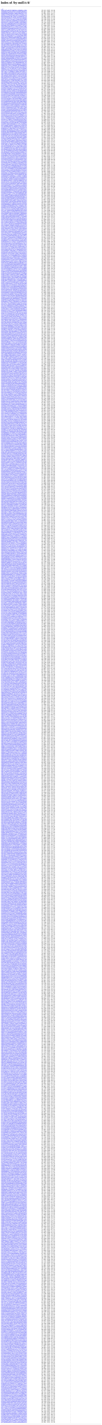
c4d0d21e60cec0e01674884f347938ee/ (14, 1170)
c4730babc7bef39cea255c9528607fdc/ (14, 610)
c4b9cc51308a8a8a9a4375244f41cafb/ (14, 1032)
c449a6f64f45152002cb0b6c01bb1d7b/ (14, 368)
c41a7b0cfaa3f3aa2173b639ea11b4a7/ (14, 140)
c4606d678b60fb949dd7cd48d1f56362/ (14, 494)
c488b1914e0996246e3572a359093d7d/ (14, 747)
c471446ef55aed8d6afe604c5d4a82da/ (14, 598)
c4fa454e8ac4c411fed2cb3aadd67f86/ (14, 1395)
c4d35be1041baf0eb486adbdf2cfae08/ (14, 1181)
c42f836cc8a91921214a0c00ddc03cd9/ (14, 238)
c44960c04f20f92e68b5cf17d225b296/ (14, 362)
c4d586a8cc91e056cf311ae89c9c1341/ (14, 1189)
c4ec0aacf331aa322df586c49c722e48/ (14, 1301)
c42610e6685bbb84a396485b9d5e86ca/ (14, 197)
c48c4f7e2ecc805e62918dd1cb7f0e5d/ (14, 770)
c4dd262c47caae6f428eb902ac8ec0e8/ (14, 1234)
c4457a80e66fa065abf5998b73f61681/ (14, 344)
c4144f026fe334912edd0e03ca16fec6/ (14, 106)
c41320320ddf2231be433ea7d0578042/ (14, 100)
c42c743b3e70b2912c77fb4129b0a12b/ (14, 222)
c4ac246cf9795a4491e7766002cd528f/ (14, 944)
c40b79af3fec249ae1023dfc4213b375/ (14, 67)
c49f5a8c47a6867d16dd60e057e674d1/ (14, 874)
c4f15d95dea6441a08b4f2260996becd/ (14, 1338)
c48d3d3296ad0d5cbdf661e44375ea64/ (14, 777)
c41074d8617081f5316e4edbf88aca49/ (14, 86)
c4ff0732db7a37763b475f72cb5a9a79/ (14, 1420)
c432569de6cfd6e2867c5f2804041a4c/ (14, 250)
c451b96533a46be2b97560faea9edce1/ (14, 410)
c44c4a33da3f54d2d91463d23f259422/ (14, 389)
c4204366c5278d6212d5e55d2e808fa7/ (14, 173)
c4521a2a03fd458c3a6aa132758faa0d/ (14, 419)
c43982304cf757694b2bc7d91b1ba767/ (14, 285)
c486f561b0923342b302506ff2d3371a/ (14, 735)
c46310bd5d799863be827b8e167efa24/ (14, 510)
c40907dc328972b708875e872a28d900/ (14, 52)
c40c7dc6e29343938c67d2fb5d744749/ (14, 74)
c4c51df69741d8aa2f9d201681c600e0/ (14, 1096)
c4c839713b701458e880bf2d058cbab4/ (14, 1122)
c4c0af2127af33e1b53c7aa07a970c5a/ (14, 1070)
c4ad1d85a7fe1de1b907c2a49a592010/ (14, 956)
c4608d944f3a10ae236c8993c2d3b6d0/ (14, 497)
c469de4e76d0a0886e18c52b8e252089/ (14, 550)
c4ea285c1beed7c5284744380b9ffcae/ (14, 1292)
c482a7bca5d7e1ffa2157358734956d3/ (14, 710)
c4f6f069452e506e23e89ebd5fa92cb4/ (14, 1377)
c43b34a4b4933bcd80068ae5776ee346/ (14, 298)
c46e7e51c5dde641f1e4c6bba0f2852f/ (14, 577)
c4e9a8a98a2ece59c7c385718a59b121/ (14, 1287)
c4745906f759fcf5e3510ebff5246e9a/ (14, 619)
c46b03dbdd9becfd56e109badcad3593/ (14, 559)
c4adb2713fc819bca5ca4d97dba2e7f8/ (14, 959)
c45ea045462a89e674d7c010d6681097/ (14, 480)
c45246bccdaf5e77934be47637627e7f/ (14, 420)
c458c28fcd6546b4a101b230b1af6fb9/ (14, 452)
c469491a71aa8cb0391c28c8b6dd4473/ (14, 546)
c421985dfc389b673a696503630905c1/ (14, 179)
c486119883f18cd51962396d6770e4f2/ (14, 731)
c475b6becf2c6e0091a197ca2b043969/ (14, 628)
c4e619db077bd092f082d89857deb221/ (14, 1275)
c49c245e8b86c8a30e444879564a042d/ (14, 850)
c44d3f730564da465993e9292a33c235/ (14, 398)
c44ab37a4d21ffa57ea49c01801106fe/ (14, 379)
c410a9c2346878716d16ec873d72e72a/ (14, 89)
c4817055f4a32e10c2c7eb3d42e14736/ (14, 698)
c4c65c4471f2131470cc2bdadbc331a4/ (14, 1107)
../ (2, 9)
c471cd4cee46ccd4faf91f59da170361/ (14, 605)
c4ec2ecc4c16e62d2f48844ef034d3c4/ (14, 1302)
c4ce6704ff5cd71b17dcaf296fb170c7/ (14, 1158)
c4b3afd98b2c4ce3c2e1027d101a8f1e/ (14, 1002)
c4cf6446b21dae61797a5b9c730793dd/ (14, 1162)
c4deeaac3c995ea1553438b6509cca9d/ (14, 1240)
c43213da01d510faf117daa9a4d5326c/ (14, 249)
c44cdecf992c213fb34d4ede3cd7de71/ (14, 391)
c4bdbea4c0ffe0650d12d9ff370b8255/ (14, 1059)
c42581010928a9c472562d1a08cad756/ (14, 192)
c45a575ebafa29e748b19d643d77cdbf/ (14, 458)
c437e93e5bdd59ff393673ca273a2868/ (14, 268)
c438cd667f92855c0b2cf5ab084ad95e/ (14, 280)
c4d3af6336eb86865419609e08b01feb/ (14, 1183)
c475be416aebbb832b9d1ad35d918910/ (14, 629)
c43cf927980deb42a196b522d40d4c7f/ (14, 306)
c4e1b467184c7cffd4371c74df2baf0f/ (14, 1252)
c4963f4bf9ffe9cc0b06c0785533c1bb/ (14, 811)
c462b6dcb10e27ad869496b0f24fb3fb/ (14, 508)
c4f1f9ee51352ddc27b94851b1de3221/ (14, 1344)
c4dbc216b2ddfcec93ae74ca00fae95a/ (14, 1222)
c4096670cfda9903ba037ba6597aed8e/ (14, 53)
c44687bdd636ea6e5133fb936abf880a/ (14, 347)
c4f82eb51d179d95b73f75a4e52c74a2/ (14, 1383)
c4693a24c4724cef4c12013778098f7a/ (14, 544)
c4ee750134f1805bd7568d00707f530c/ (14, 1317)
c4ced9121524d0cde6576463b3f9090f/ (14, 1161)
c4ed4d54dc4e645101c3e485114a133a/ (14, 1307)
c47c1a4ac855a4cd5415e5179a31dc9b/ (14, 668)
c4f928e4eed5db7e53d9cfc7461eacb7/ (14, 1387)
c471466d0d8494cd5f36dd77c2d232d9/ (14, 599)
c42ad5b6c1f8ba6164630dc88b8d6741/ (14, 214)
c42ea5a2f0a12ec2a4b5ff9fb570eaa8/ (14, 234)
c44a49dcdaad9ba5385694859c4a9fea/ (14, 376)
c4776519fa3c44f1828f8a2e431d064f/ (14, 640)
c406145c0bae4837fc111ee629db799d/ (14, 35)
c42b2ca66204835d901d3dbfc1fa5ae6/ (14, 216)
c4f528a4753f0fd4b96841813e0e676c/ (14, 1366)
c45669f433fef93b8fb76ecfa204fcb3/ (14, 440)
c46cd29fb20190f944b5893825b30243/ (14, 570)
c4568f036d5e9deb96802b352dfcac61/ (14, 441)
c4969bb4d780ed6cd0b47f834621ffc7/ (14, 813)
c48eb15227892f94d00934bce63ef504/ (14, 783)
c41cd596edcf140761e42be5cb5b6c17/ (14, 152)
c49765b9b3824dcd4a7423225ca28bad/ (14, 820)
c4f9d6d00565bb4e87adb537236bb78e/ (14, 1392)
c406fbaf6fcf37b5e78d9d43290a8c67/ (14, 41)
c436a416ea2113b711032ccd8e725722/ (14, 261)
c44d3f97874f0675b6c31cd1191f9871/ (14, 400)
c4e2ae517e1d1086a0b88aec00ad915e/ (14, 1253)
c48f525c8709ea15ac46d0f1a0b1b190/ (14, 792)
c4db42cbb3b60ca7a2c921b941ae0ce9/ (14, 1217)
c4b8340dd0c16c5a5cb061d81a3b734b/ (14, 1028)
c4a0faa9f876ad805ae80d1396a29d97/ (14, 883)
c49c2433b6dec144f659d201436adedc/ (14, 849)
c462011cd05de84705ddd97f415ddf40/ (14, 504)
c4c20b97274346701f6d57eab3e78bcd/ (14, 1081)
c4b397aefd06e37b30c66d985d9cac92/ (14, 1001)
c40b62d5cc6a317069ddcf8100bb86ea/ (14, 65)
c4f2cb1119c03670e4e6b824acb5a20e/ (14, 1355)
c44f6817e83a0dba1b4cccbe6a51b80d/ (14, 405)
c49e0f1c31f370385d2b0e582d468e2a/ (14, 864)
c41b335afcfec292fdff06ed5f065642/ (14, 143)
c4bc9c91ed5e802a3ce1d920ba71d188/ (14, 1049)
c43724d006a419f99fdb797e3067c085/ (14, 265)
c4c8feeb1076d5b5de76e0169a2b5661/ (14, 1125)
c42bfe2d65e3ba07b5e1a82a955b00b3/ (14, 219)
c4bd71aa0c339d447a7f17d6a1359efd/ (14, 1056)
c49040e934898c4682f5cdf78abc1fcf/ (14, 796)
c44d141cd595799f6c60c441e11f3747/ (14, 397)
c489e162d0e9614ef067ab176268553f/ (14, 755)
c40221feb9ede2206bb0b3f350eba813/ (14, 20)
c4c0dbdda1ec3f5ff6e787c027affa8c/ (14, 1073)
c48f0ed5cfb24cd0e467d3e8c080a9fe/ (14, 788)
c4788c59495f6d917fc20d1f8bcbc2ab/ (14, 649)
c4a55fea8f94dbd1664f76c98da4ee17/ (14, 919)
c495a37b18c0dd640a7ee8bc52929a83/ (14, 807)
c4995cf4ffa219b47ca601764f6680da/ (14, 837)
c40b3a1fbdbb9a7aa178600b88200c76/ (14, 62)
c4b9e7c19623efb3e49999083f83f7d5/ (14, 1034)
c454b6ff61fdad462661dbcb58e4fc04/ (14, 431)
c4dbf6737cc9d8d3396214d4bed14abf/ (14, 1226)
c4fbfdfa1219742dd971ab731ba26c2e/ (14, 1405)
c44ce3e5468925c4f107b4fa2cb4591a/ (14, 392)
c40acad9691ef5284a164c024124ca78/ (14, 61)
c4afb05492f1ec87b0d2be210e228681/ (14, 965)
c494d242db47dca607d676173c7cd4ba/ (14, 805)
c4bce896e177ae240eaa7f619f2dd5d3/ (14, 1050)
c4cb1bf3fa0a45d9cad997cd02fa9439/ (14, 1144)
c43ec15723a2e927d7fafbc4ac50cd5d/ (14, 313)
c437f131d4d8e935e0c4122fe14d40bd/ (14, 270)
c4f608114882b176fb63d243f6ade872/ (14, 1371)
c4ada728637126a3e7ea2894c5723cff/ (14, 958)
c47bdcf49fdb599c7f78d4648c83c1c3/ (14, 667)
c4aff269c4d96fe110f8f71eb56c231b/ (14, 970)
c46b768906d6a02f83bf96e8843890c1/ (14, 564)
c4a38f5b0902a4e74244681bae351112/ (14, 908)
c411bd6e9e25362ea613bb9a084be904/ (14, 92)
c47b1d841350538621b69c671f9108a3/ (14, 659)
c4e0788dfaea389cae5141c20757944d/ (14, 1244)
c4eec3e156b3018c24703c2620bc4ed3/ (14, 1320)
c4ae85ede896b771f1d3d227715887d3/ (14, 961)
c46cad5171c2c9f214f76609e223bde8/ (14, 568)
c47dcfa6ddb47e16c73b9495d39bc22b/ (14, 677)
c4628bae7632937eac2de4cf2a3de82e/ (14, 507)
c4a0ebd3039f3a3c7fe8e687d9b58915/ (14, 882)
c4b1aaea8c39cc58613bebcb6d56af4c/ (14, 989)
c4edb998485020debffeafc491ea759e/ (14, 1311)
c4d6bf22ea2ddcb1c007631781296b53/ (14, 1195)
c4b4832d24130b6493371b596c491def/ (14, 1008)
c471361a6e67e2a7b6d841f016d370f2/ (14, 596)
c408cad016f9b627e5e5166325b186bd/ (14, 49)
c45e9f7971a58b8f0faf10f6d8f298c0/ (14, 479)
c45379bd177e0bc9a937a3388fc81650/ (14, 425)
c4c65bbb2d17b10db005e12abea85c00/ (14, 1105)
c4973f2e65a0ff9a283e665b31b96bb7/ (14, 814)
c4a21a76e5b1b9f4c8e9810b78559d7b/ (14, 895)
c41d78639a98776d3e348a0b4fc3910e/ (14, 153)
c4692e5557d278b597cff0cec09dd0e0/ (14, 543)
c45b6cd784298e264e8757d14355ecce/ (14, 465)
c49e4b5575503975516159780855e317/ (14, 868)
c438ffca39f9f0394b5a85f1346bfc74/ (14, 282)
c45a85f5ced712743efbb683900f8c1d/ (14, 461)
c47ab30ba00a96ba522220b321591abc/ (14, 655)
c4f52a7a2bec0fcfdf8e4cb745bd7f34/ (14, 1368)
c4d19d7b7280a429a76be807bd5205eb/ (14, 1173)
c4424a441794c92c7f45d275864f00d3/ (14, 323)
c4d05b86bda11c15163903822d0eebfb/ (14, 1165)
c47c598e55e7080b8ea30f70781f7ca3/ (14, 671)
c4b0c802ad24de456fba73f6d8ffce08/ (14, 980)
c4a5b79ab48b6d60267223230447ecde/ (14, 920)
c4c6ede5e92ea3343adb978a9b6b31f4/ (14, 1111)
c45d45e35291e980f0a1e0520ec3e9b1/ (14, 473)
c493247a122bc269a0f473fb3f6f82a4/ (14, 801)
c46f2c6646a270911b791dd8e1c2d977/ (14, 579)
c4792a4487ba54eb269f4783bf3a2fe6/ (14, 650)
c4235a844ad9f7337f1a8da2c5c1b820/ (14, 185)
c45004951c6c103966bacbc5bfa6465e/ (14, 407)
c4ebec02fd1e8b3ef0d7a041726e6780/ (14, 1299)
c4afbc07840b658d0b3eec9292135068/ (14, 967)
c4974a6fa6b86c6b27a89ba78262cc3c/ (14, 817)
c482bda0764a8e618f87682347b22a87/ (14, 711)
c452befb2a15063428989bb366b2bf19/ (14, 422)
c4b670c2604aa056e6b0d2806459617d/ (14, 1017)
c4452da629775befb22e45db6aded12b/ (14, 340)
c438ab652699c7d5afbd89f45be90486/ (14, 277)
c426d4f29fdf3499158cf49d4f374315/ (14, 207)
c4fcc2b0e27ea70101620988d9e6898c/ (14, 1408)
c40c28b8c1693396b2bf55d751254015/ (14, 73)
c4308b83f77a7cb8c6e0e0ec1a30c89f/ (14, 240)
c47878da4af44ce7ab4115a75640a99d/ (14, 647)
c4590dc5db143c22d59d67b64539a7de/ (14, 453)
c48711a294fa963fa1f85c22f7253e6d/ (14, 737)
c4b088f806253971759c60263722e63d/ (14, 977)
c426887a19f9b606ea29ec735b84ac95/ (14, 206)
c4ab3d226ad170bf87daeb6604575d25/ (14, 935)
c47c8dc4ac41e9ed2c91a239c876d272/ (14, 673)
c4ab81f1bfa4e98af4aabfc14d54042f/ (14, 940)
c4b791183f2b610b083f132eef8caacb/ (14, 1025)
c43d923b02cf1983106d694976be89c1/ (14, 308)
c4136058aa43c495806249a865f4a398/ (14, 103)
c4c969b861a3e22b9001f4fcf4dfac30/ (14, 1132)
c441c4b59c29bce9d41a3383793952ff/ (14, 320)
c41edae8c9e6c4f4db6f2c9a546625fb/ (14, 162)
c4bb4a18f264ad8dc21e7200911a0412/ (14, 1044)
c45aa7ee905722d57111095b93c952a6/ (14, 462)
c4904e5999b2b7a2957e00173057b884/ (14, 798)
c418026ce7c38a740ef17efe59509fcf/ (14, 128)
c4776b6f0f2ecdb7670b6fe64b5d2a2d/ (14, 641)
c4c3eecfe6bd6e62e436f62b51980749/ (14, 1087)
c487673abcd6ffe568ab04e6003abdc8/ (14, 740)
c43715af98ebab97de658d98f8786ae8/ (14, 264)
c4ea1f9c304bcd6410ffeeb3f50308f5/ (14, 1289)
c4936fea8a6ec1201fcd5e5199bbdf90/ (14, 802)
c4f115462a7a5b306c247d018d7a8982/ (14, 1335)
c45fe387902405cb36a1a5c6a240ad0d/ (14, 488)
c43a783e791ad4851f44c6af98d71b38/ (14, 294)
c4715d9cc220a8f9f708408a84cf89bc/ (14, 602)
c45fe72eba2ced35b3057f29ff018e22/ (14, 489)
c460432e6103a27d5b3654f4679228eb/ (14, 491)
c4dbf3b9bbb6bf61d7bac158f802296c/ (14, 1225)
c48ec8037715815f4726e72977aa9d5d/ (14, 785)
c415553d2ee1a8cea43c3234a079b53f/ (14, 113)
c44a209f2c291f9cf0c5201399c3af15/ (14, 374)
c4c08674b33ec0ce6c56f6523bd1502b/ (14, 1068)
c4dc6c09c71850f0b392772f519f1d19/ (14, 1229)
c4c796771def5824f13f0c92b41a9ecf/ (14, 1119)
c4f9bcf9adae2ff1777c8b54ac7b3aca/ (14, 1390)
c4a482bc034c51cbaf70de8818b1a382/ (14, 913)
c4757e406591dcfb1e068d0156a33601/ (14, 625)
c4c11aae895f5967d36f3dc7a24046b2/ (14, 1076)
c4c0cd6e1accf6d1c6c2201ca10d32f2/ (14, 1071)
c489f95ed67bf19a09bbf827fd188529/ (14, 758)
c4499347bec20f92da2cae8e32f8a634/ (14, 364)
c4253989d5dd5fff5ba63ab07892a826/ (14, 191)
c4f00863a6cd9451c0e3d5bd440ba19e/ (14, 1326)
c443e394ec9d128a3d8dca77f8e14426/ (14, 331)
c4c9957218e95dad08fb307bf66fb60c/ (14, 1135)
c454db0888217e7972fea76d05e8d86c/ (14, 434)
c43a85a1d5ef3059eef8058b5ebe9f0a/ (14, 295)
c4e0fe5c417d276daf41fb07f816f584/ (14, 1247)
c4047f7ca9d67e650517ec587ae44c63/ (14, 29)
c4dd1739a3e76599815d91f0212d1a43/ (14, 1232)
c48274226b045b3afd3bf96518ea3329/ (14, 705)
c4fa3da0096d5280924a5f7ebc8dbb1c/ (14, 1393)
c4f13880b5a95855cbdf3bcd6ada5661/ (14, 1337)
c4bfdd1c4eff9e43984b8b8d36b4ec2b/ (14, 1065)
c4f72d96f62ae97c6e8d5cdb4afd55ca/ (14, 1378)
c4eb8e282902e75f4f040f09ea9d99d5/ (14, 1296)
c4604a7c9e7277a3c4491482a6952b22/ (14, 492)
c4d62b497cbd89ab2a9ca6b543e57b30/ (14, 1192)
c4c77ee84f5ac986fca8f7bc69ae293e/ (14, 1116)
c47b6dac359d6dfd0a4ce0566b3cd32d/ (14, 664)
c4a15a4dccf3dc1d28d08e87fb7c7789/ (14, 887)
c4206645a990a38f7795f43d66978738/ (14, 174)
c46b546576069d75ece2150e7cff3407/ (14, 561)
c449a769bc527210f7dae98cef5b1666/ (14, 370)
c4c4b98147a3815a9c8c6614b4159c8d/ (14, 1092)
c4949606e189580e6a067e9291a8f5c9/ (14, 804)
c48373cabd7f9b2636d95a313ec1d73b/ (14, 716)
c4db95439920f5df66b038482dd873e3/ (14, 1220)
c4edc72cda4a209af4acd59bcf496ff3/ (14, 1313)
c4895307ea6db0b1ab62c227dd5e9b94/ (14, 749)
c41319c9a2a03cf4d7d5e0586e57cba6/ (14, 98)
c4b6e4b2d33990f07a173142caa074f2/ (14, 1022)
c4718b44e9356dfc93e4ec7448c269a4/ (14, 604)
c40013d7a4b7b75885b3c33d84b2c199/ (14, 10)
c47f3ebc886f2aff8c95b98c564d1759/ (14, 685)
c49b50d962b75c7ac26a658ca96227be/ (14, 846)
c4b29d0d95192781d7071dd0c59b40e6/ (14, 996)
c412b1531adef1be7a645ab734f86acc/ (14, 95)
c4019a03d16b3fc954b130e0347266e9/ (14, 18)
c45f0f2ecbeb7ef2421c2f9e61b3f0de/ (14, 485)
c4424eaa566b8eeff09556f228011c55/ (14, 325)
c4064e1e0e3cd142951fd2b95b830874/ (14, 38)
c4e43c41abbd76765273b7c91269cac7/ (14, 1262)
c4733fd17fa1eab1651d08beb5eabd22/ (14, 611)
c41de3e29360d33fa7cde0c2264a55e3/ (14, 158)
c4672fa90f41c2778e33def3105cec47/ (14, 529)
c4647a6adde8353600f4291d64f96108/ (14, 514)
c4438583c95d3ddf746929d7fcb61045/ (14, 328)
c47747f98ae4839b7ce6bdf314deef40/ (14, 638)
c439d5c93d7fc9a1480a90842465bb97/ (14, 286)
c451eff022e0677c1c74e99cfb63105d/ (14, 417)
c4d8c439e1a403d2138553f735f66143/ (14, 1204)
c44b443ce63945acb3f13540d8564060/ (14, 386)
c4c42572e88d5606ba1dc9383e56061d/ (14, 1089)
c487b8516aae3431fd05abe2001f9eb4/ (14, 743)
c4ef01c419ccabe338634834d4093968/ (14, 1322)
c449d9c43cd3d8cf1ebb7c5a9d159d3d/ (14, 371)
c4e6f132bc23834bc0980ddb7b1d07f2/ (14, 1277)
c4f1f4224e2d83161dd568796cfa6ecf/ (14, 1343)
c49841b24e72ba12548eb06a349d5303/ (14, 826)
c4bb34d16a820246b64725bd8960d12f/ (14, 1043)
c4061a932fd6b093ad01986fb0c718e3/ (14, 37)
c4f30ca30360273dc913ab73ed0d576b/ (14, 1359)
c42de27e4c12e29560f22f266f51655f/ (14, 229)
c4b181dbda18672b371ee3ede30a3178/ (14, 983)
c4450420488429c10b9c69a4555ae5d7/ (14, 338)
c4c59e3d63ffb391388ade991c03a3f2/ (14, 1101)
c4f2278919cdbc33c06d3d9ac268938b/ (14, 1347)
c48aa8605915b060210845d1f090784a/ (14, 762)
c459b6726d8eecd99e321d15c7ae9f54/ (14, 456)
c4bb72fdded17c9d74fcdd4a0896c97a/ (14, 1046)
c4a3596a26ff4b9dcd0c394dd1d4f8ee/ (14, 904)
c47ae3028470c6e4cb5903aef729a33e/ (14, 656)
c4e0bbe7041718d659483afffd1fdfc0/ (14, 1246)
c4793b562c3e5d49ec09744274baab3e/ (14, 652)
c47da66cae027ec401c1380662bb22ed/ (14, 676)
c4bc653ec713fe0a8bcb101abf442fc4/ (14, 1047)
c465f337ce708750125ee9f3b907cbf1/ (14, 525)
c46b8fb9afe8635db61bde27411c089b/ (14, 565)
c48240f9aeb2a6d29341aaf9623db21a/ (14, 704)
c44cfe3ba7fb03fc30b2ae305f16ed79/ (14, 395)
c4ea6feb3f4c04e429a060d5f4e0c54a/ (14, 1293)
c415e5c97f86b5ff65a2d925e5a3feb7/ (14, 119)
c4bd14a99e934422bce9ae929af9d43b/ (14, 1053)
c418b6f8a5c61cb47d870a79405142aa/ (14, 134)
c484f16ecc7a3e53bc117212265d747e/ (14, 726)
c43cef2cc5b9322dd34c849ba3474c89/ (14, 304)
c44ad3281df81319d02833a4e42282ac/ (14, 380)
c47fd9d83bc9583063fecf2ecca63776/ (14, 689)
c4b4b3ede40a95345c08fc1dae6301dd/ (14, 1010)
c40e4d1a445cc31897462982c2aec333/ (14, 80)
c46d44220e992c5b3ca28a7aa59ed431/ (14, 571)
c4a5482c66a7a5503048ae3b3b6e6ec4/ (14, 916)
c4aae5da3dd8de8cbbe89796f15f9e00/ (14, 934)
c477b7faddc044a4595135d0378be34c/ (14, 643)
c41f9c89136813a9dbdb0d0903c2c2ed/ (14, 167)
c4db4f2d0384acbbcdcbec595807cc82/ (14, 1219)
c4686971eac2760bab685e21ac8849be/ (14, 537)
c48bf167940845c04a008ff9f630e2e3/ (14, 767)
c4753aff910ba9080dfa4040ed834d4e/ (14, 623)
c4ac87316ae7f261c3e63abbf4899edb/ (14, 949)
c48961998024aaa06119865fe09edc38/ (14, 750)
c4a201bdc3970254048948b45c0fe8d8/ (14, 893)
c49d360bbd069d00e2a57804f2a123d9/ (14, 858)
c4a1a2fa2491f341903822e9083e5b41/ (14, 890)
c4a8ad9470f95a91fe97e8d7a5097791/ (14, 929)
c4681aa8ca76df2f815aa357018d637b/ (14, 534)
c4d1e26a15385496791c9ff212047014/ (14, 1175)
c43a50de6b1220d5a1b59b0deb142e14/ (14, 292)
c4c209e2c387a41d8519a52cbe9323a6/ (14, 1080)
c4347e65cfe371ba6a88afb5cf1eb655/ (14, 255)
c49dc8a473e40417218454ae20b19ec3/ (14, 861)
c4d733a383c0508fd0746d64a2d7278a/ (14, 1196)
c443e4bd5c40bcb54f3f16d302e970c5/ (14, 332)
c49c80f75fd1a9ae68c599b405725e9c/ (14, 855)
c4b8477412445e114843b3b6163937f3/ (14, 1029)
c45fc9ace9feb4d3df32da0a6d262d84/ (14, 486)
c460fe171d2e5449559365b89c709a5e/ (14, 500)
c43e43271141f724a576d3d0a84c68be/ (14, 310)
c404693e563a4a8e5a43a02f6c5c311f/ (14, 28)
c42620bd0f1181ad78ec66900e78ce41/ (14, 201)
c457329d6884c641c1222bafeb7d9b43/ (14, 443)
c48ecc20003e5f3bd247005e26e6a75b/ (14, 786)
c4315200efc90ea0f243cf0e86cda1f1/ (14, 246)
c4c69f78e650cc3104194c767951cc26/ (14, 1108)
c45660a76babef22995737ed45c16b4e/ (14, 438)
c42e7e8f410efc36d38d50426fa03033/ (14, 232)
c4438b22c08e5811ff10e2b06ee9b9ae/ (14, 329)
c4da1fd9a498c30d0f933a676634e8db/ (14, 1210)
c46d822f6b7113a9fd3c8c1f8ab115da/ (14, 573)
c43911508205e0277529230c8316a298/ (14, 283)
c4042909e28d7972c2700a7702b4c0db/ (14, 26)
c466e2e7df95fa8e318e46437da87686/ (14, 528)
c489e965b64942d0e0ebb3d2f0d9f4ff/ (14, 756)
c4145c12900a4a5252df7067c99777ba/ (14, 107)
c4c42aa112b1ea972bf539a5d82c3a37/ (14, 1090)
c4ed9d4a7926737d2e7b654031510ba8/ (14, 1310)
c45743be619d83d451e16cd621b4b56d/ (14, 446)
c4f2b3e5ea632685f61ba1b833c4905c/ (14, 1352)
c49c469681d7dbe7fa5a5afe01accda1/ (14, 852)
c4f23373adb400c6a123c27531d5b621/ (14, 1349)
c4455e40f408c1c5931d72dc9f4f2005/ (14, 343)
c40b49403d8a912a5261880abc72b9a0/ (14, 64)
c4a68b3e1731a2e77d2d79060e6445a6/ (14, 923)
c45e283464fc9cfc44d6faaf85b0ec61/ (14, 476)
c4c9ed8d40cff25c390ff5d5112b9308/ (14, 1137)
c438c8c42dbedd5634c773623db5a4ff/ (14, 279)
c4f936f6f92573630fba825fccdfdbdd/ (14, 1389)
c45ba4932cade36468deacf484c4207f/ (14, 467)
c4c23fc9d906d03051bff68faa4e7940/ (14, 1083)
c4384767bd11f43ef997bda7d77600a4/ (14, 276)
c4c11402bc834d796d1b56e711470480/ (14, 1074)
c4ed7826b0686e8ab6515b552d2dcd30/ (14, 1308)
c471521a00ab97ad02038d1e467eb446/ (14, 601)
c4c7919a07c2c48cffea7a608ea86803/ (14, 1117)
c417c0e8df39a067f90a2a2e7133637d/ (14, 125)
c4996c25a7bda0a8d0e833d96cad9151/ (14, 838)
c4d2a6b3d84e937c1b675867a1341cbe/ (14, 1178)
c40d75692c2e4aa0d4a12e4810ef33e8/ (14, 79)
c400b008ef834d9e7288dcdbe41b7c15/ (14, 13)
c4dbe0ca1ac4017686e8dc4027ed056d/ (14, 1223)
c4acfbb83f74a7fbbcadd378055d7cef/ (14, 953)
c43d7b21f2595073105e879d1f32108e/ (14, 307)
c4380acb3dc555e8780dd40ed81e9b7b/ (14, 271)
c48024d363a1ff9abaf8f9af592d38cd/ (14, 692)
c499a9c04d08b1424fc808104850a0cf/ (14, 840)
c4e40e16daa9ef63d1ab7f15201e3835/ (14, 1259)
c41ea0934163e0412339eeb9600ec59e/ (14, 159)
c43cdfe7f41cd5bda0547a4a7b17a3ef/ (14, 303)
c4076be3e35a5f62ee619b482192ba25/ (14, 46)
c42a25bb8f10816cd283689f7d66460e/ (14, 213)
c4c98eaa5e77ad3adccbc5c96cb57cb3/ (14, 1134)
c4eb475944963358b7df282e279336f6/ (14, 1295)
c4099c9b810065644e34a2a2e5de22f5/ (14, 55)
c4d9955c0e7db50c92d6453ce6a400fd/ (14, 1207)
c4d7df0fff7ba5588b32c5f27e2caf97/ (14, 1201)
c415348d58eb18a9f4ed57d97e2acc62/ (14, 112)
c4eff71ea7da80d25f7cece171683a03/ (14, 1325)
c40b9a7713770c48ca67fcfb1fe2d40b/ (14, 68)
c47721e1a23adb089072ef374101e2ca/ (14, 637)
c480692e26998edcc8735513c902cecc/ (14, 693)
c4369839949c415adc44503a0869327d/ (14, 259)
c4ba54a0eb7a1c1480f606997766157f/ (14, 1037)
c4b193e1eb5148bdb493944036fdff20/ (14, 984)
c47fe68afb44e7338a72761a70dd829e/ (14, 691)
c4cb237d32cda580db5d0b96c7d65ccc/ (14, 1146)
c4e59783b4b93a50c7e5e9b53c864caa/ (14, 1274)
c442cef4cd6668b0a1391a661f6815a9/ (14, 326)
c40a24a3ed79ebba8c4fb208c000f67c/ (14, 56)
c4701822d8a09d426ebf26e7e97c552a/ (14, 589)
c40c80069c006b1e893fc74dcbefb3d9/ (14, 76)
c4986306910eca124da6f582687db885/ (14, 829)
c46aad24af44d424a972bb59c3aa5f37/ (14, 555)
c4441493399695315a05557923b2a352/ (14, 334)
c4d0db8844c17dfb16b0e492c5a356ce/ (14, 1171)
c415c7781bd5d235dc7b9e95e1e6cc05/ (14, 117)
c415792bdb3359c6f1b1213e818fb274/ (14, 116)
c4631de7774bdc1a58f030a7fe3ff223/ (14, 511)
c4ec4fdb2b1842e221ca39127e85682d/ (14, 1305)
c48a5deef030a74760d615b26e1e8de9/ (14, 759)
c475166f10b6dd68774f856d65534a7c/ (14, 622)
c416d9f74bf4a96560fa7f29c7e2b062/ (14, 123)
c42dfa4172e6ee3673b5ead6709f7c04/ (14, 231)
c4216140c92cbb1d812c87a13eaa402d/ (14, 177)
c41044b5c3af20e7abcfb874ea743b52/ (14, 85)
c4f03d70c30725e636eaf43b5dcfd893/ (14, 1328)
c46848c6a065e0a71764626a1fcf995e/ (14, 535)
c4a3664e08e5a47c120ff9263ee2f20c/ (14, 905)
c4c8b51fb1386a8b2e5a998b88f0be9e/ (14, 1123)
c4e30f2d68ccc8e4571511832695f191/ (14, 1255)
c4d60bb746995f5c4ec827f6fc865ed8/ (14, 1190)
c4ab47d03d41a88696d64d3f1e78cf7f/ (14, 937)
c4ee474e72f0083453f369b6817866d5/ (14, 1316)
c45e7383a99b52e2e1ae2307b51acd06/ (14, 477)
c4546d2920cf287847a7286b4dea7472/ (14, 428)
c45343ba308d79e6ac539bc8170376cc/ (14, 423)
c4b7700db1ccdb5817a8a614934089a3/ (14, 1023)
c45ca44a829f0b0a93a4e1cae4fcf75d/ (14, 470)
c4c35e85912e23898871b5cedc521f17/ (14, 1084)
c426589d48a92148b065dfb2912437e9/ (14, 204)
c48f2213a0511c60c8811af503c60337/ (14, 789)
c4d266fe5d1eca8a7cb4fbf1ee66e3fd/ (14, 1177)
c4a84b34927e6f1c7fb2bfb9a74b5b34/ (14, 928)
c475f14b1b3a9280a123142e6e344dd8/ (14, 631)
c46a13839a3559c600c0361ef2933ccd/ (14, 552)
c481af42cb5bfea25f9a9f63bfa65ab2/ (14, 699)
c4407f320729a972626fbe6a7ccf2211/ (14, 316)
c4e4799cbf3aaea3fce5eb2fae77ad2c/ (14, 1265)
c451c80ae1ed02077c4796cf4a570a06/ (14, 416)
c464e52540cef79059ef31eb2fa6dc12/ (14, 517)
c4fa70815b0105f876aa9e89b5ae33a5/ (14, 1399)
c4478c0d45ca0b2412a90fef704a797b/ (14, 356)
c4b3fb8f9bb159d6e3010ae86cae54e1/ (14, 1005)
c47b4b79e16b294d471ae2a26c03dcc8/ (14, 662)
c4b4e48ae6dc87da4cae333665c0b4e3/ (14, 1013)
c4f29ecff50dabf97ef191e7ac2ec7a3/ (14, 1350)
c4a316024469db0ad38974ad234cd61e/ (14, 899)
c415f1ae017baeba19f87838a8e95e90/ (14, 120)
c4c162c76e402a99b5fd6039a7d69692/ (14, 1077)
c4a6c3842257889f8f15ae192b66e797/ (14, 926)
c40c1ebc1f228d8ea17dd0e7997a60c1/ (14, 71)
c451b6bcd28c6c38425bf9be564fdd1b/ (14, 408)
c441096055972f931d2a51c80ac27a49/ (14, 317)
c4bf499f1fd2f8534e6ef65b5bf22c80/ (14, 1064)
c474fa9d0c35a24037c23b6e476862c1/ (14, 620)
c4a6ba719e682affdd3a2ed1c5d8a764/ (14, 925)
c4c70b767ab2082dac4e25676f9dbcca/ (14, 1113)
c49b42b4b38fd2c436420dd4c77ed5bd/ (14, 844)
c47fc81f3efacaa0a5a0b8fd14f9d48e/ (14, 688)
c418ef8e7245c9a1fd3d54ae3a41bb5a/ (14, 135)
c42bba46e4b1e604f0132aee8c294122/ (14, 217)
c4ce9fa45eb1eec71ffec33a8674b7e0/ (14, 1159)
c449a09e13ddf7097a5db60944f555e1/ (14, 367)
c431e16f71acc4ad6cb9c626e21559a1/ (14, 247)
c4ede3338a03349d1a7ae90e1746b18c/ (14, 1314)
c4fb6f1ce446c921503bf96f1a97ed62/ (14, 1404)
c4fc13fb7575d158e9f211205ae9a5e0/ (14, 1407)
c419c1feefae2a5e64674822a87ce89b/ (14, 137)
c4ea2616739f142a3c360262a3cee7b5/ (14, 1290)
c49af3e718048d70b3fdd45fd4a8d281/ (14, 841)
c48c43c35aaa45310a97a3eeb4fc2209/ (14, 768)
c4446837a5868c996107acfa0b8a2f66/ (14, 337)
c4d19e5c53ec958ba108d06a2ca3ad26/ (14, 1174)
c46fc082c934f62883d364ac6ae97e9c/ (14, 588)
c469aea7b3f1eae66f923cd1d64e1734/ (14, 547)
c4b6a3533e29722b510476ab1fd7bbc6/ (14, 1020)
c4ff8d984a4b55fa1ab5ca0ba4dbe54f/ (14, 1422)
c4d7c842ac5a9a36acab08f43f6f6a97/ (14, 1198)
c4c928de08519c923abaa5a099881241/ (14, 1129)
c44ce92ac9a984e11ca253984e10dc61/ (14, 394)
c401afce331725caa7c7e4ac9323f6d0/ (14, 19)
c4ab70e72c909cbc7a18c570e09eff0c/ (14, 938)
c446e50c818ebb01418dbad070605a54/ (14, 352)
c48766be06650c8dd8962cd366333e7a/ (14, 738)
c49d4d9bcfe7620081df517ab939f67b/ (14, 859)
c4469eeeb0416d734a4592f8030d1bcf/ (14, 350)
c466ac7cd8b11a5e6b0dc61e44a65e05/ (14, 526)
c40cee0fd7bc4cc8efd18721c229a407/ (14, 77)
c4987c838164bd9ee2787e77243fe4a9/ (14, 831)
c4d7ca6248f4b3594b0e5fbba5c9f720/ (14, 1199)
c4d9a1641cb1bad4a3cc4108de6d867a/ (14, 1208)
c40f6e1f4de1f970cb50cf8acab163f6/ (14, 83)
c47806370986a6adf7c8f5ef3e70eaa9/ (14, 644)
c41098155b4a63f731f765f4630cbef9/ (14, 88)
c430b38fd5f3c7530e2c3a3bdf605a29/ (14, 241)
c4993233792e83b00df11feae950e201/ (14, 835)
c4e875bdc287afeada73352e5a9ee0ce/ (14, 1283)
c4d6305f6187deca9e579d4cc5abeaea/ (14, 1193)
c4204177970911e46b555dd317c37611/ (14, 171)
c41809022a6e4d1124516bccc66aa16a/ (14, 129)
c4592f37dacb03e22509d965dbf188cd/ (14, 455)
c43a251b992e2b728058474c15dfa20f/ (14, 289)
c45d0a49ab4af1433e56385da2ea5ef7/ (14, 471)
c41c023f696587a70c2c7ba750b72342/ (14, 146)
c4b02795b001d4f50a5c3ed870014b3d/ (14, 973)
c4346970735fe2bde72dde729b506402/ (14, 253)
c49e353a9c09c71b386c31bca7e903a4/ (14, 867)
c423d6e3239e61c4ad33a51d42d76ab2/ (14, 186)
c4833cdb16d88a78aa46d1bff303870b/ (14, 714)
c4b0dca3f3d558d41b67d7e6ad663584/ (14, 981)
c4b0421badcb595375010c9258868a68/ (14, 976)
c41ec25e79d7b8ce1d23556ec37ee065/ (14, 161)
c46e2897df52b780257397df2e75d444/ (14, 576)
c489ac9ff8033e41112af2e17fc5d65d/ (14, 752)
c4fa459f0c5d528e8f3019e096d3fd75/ (14, 1396)
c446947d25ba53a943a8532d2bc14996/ (14, 349)
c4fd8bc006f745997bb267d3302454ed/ (14, 1414)
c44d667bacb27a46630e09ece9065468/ (14, 401)
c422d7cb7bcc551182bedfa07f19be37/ (14, 182)
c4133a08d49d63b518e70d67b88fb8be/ (14, 101)
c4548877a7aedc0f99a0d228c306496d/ (14, 429)
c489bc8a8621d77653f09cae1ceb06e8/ (14, 753)
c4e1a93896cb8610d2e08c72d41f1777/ (14, 1250)
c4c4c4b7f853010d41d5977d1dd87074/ (14, 1093)
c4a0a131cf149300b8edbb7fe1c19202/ (14, 880)
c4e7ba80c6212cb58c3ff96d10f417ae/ (14, 1280)
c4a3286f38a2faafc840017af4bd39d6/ (14, 901)
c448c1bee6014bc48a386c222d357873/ (14, 361)
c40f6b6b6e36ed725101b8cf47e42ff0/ (14, 82)
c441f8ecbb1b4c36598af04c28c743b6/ (14, 322)
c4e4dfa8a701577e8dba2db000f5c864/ (14, 1267)
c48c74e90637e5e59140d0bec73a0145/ (14, 771)
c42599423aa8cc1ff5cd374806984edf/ (14, 194)
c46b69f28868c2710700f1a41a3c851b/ (14, 562)
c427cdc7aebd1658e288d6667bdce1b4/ (14, 210)
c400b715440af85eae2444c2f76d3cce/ (14, 15)
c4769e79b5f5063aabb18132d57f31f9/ (14, 632)
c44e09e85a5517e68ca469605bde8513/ (14, 404)
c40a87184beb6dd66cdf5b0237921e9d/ (14, 58)
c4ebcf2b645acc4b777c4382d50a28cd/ (14, 1298)
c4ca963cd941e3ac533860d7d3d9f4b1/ (14, 1141)
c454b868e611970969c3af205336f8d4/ (14, 432)
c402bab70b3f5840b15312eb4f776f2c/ (14, 25)
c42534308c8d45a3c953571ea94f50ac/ (14, 189)
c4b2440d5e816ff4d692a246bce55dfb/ (14, 995)
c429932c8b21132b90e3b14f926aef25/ (14, 211)
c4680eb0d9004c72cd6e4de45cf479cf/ (14, 532)
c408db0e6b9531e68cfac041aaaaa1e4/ (14, 50)
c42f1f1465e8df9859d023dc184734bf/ (14, 235)
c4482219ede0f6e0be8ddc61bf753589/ (14, 359)
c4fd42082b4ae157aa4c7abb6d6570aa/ (14, 1411)
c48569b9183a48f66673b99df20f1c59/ (14, 729)
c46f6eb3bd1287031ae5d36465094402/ (14, 582)
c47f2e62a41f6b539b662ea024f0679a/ (14, 683)
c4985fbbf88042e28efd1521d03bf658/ (14, 828)
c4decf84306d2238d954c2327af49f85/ (14, 1237)
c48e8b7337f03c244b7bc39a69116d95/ (14, 780)
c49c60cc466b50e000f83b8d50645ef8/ (14, 853)
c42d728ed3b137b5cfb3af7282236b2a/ (14, 228)
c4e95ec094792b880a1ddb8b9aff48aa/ (14, 1286)
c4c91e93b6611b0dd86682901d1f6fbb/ (14, 1128)
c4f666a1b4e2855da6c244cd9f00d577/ (14, 1374)
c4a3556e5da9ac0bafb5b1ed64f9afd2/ (14, 902)
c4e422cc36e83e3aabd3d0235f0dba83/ (14, 1261)
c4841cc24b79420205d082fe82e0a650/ (14, 722)
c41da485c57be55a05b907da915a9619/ (14, 155)
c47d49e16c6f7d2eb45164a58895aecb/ (14, 674)
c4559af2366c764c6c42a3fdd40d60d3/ (14, 437)
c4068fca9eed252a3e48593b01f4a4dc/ (14, 40)
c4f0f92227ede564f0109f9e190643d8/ (14, 1332)
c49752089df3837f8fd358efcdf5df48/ (14, 819)
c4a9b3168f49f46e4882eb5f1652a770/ (14, 931)
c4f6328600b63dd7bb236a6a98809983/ (14, 1372)
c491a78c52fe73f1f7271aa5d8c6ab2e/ (14, 799)
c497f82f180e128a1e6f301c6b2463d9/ (14, 823)
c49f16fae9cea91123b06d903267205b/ (14, 873)
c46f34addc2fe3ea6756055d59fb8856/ (14, 580)
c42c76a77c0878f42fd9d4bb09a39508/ (14, 223)
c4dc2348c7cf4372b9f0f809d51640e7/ (14, 1228)
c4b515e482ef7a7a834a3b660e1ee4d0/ (14, 1014)
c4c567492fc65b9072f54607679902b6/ (14, 1098)
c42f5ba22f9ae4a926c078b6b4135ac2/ (14, 237)
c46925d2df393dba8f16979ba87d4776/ (14, 540)
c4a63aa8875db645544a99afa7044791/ (14, 922)
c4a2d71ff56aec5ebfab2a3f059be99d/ (14, 898)
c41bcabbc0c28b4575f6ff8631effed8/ (14, 144)
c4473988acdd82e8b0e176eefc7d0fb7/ (14, 355)
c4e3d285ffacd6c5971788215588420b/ (14, 1258)
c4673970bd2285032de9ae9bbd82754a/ (14, 531)
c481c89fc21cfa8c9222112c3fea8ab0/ (14, 701)
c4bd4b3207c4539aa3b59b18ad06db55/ (14, 1055)
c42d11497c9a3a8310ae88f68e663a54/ (14, 226)
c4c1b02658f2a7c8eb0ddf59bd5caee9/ (14, 1078)
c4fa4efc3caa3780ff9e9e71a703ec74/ (14, 1398)
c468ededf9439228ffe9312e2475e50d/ (14, 538)
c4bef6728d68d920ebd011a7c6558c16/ (14, 1062)
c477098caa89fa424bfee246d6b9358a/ (14, 635)
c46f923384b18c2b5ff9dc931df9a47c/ (14, 583)
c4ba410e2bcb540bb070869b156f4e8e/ (14, 1035)
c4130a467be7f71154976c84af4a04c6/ (14, 97)
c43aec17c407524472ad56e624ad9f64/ (14, 297)
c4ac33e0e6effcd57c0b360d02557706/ (14, 946)
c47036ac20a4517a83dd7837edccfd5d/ (14, 592)
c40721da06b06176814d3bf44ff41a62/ (14, 43)
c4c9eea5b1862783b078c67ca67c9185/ (14, 1138)
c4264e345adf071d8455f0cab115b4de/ (14, 203)
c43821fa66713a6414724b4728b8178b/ (14, 274)
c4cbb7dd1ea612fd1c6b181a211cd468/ (14, 1149)
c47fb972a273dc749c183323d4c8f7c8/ (14, 686)
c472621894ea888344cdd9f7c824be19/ (14, 607)
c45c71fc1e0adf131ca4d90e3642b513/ (14, 468)
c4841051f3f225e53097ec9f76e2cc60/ (14, 720)
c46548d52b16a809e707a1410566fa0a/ (14, 522)
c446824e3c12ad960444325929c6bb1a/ (14, 346)
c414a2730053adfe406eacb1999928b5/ (14, 109)
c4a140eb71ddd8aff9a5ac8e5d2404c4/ (14, 886)
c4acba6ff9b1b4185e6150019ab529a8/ (14, 950)
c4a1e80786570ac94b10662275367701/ (14, 892)
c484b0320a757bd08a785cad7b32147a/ (14, 723)
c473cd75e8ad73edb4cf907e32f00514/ (14, 614)
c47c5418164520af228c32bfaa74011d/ (14, 670)
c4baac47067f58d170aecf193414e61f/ (14, 1038)
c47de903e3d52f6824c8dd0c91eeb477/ (14, 680)
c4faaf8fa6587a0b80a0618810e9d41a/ (14, 1401)
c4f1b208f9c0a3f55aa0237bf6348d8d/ (14, 1341)
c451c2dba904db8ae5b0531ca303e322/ (14, 411)
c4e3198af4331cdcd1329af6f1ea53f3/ (14, 1256)
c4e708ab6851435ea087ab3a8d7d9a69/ (14, 1278)
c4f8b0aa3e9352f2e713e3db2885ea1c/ (14, 1384)
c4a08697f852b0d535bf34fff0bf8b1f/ (14, 877)
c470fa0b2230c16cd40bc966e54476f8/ (14, 595)
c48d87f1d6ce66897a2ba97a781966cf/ (14, 779)
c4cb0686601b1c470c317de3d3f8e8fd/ (14, 1143)
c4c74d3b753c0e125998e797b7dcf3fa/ (14, 1114)
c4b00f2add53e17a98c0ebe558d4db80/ (14, 971)
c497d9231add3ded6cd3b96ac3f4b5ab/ (14, 822)
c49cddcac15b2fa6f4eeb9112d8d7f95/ (14, 856)
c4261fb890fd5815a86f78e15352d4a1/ (14, 200)
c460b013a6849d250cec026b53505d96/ (14, 498)
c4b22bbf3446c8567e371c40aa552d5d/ (14, 993)
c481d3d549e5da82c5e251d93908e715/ (14, 702)
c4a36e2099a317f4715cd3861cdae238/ (14, 907)
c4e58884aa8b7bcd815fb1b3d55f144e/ (14, 1272)
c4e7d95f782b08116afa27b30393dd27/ (14, 1281)
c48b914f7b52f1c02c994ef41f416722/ (14, 764)
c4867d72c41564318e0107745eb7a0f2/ (14, 732)
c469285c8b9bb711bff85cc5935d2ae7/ (14, 541)
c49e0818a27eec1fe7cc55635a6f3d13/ (14, 862)
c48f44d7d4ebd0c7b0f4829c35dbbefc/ (14, 790)
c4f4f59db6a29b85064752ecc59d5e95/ (14, 1365)
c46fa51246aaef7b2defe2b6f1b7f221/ (14, 585)
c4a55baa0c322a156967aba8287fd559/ (14, 917)
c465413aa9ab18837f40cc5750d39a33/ (14, 520)
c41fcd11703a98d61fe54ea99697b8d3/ (14, 168)
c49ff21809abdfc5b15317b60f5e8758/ (14, 876)
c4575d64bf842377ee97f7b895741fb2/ (14, 447)
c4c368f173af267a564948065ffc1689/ (14, 1086)
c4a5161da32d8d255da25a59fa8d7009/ (14, 914)
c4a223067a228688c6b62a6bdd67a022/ (14, 896)
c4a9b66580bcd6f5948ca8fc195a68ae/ (14, 932)
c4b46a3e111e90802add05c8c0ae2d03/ (14, 1007)
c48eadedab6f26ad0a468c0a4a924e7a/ (14, 782)
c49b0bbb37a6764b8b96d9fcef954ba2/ (14, 843)
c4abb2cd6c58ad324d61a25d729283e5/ (14, 941)
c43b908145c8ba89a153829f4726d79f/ (14, 300)
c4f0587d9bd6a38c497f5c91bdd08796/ (14, 1329)
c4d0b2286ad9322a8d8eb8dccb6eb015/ (14, 1168)
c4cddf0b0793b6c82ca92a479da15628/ (14, 1156)
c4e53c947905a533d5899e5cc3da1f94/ (14, 1270)
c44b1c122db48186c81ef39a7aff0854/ (14, 385)
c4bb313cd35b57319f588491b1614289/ (14, 1040)
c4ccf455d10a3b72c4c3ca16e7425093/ (14, 1153)
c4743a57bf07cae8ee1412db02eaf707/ (14, 616)
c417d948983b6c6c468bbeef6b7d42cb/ (14, 126)
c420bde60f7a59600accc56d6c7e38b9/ (14, 176)
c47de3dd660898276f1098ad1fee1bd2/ (14, 679)
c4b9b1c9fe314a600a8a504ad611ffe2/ (14, 1031)
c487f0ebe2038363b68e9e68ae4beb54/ (14, 744)
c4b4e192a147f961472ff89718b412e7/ (14, 1011)
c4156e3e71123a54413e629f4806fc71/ (14, 115)
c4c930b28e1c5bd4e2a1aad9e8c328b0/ (14, 1131)
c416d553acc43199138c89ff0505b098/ (14, 122)
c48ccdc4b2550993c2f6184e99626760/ (14, 774)
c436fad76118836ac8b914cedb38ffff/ (14, 262)
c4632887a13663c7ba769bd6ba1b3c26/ (14, 513)
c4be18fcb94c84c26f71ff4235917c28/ (14, 1061)
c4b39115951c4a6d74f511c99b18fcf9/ (14, 999)
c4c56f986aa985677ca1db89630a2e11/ (14, 1099)
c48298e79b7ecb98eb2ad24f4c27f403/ (14, 708)
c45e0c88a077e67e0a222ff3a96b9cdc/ (14, 474)
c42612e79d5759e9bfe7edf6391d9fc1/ (14, 198)
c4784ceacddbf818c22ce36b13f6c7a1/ (14, 646)
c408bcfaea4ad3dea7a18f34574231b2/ (14, 47)
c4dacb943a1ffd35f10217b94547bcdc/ (14, 1216)
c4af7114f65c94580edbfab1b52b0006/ (14, 964)
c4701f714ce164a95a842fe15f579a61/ (14, 591)
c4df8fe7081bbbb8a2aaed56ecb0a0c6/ (14, 1243)
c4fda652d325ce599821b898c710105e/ (14, 1416)
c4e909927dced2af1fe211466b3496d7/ (14, 1284)
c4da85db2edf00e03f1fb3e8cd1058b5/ (14, 1214)
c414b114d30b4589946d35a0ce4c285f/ (14, 110)
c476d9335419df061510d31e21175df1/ (14, 634)
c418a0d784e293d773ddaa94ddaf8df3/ (14, 132)
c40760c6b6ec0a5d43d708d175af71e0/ (14, 44)
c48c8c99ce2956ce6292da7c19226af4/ (14, 773)
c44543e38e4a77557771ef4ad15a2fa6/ (14, 341)
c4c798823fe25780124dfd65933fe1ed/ (14, 1120)
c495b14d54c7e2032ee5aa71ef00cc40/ (14, 808)
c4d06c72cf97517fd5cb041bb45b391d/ (14, 1167)
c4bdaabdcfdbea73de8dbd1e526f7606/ (14, 1058)
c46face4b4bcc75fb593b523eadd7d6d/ (14, 586)
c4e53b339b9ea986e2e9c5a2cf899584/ (14, 1268)
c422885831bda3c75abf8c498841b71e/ (14, 180)
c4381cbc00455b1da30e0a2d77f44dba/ (14, 273)
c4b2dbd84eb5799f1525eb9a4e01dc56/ (14, 998)
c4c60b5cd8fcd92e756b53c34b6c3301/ (14, 1102)
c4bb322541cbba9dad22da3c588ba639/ (14, 1041)
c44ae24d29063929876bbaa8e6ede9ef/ (14, 383)
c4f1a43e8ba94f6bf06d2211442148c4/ (14, 1340)
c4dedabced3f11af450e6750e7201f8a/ (14, 1238)
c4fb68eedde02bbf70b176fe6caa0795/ (14, 1402)
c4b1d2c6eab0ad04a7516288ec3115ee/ (14, 990)
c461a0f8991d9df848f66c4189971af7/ (14, 501)
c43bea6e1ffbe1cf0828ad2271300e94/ (14, 301)
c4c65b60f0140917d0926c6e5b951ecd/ (14, 1104)
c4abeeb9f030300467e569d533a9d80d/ (14, 943)
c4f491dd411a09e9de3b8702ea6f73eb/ (14, 1364)
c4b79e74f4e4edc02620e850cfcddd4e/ (14, 1026)
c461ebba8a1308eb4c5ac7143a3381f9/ (14, 502)
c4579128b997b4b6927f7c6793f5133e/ (14, 450)
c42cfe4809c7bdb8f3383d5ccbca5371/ (14, 225)
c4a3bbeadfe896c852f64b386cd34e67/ (14, 910)
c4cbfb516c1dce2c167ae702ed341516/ (14, 1152)
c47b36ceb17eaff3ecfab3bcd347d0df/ (14, 661)
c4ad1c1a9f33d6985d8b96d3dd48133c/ (14, 955)
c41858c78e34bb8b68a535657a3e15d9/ (14, 131)
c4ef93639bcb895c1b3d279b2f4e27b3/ (14, 1323)
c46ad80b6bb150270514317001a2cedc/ (14, 558)
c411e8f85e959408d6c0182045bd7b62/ (14, 94)
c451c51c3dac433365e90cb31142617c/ (14, 414)
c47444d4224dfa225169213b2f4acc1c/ (14, 617)
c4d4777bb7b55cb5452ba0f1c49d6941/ (14, 1184)
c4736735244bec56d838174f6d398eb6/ (14, 613)
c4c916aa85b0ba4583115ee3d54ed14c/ (14, 1126)
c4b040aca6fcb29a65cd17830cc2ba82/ (14, 974)
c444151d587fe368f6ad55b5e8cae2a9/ (14, 335)
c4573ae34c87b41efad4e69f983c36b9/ (14, 444)
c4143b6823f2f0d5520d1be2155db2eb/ (14, 104)
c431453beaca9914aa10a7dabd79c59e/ (14, 244)
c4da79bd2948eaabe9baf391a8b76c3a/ (14, 1211)
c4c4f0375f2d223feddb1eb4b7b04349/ (14, 1095)
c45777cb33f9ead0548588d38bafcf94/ (14, 449)
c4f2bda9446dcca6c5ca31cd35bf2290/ (14, 1353)
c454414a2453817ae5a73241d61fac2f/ (14, 426)
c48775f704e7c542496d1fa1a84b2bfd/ (14, 741)
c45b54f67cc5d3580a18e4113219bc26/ (14, 464)
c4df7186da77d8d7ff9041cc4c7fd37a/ (14, 1241)
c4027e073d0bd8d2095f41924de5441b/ (14, 23)
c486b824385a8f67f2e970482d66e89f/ (14, 734)
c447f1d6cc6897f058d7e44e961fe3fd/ (14, 358)
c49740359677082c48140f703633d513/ (14, 816)
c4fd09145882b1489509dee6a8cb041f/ (14, 1410)
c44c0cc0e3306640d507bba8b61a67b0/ (14, 388)
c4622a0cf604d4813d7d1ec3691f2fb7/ (14, 505)
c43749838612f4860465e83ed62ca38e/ (14, 267)
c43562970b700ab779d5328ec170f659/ (14, 258)
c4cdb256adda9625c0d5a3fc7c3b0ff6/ (14, 1155)
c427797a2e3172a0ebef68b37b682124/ (14, 209)
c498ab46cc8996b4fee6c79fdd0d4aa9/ (14, 834)
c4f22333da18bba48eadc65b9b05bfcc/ (14, 1346)
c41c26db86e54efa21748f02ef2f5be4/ (14, 147)
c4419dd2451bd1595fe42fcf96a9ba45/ (14, 319)
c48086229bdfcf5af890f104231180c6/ (14, 695)
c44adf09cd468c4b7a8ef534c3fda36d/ (14, 382)
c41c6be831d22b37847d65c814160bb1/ (14, 149)
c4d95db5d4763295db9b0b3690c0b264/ (14, 1205)
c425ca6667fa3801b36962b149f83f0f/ (14, 195)
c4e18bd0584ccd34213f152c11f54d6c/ (14, 1249)
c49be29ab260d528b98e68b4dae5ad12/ (14, 847)
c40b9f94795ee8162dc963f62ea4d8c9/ (14, 70)
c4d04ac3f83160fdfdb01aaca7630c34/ (14, 1164)
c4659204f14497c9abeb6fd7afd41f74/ (14, 523)
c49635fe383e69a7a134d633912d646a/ (14, 810)
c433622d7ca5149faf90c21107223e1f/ (14, 252)
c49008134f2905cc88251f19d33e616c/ (14, 795)
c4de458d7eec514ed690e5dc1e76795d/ (14, 1235)
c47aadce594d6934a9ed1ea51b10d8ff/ (14, 653)
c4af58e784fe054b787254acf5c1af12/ (14, 962)
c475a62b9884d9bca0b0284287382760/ (14, 626)
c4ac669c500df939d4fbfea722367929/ (14, 947)
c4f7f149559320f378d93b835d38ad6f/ (14, 1381)
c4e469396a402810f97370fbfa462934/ (14, 1264)
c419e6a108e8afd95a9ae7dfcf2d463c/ (14, 138)
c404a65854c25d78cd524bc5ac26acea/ (14, 31)
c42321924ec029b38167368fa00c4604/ (14, 183)
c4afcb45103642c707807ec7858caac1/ (14, 968)
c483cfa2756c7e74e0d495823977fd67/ (14, 717)
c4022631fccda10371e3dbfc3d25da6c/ (14, 22)
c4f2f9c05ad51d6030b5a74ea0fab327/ (14, 1358)
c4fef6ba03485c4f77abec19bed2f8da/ (14, 1419)
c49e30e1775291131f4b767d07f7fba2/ (14, 865)
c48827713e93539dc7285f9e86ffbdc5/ (14, 746)
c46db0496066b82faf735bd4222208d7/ (14, 574)
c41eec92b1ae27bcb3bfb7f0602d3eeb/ (14, 164)
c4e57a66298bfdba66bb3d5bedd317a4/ (14, 1271)
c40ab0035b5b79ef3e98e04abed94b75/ (14, 59)
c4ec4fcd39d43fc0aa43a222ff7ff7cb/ (14, 1304)
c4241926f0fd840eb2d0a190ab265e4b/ (14, 188)
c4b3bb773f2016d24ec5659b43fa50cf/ (14, 1004)
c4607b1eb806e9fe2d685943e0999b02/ (14, 495)
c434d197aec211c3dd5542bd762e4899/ (14, 256)
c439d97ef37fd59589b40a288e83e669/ (14, 288)
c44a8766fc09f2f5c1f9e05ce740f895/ (14, 377)
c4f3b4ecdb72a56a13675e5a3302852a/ (14, 1362)
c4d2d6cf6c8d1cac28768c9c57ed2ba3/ (14, 1180)
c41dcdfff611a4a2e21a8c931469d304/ (14, 156)
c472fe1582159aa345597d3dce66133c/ (14, 608)
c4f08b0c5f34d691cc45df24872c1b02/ (14, 1331)
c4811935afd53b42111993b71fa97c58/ (14, 696)
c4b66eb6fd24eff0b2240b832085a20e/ (14, 1016)
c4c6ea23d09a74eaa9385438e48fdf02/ (14, 1110)
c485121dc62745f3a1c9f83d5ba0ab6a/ (14, 728)
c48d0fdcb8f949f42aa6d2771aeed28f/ (14, 776)
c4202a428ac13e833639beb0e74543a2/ (14, 170)
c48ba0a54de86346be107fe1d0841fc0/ (14, 765)
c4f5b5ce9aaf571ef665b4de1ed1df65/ (14, 1369)
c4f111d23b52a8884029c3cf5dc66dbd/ (14, 1334)
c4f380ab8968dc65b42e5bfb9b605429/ (14, 1361)
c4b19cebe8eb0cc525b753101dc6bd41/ (14, 986)
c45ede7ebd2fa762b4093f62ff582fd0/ (14, 482)
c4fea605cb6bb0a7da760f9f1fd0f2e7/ (14, 1417)
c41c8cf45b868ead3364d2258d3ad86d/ (14, 150)
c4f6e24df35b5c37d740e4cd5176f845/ (14, 1375)
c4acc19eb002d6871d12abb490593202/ (14, 952)
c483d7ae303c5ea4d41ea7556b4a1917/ (14, 719)
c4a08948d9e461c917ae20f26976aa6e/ (14, 879)
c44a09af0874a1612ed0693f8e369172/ (14, 373)
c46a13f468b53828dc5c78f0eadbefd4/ (14, 553)
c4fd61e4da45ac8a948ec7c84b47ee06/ (14, 1413)
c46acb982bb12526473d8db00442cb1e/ (14, 556)
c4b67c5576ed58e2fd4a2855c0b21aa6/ (14, 1019)
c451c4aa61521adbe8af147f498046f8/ (14, 413)
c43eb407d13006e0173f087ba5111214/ (14, 311)
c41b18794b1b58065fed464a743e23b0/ (14, 141)
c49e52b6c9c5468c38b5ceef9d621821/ (14, 870)
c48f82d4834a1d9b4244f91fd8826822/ (14, 793)
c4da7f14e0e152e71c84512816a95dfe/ (14, 1213)
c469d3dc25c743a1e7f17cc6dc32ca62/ (14, 549)
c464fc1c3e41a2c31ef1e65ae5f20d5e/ (14, 519)
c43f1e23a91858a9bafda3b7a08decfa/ (14, 314)
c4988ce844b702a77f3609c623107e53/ (14, 832)
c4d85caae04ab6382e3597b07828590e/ (14, 1202)
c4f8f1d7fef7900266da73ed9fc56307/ (14, 1386)
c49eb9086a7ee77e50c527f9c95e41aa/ (14, 871)
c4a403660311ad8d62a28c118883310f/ (14, 911)
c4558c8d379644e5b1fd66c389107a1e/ (14, 435)
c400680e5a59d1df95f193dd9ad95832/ (14, 12)
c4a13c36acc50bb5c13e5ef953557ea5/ (14, 885)
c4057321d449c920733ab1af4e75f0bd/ (14, 34)
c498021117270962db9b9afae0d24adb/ (14, 825)
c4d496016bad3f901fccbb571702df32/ (14, 1186)
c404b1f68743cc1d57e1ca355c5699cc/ (14, 32)
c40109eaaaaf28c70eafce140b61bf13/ (14, 16)
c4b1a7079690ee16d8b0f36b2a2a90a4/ (14, 987)
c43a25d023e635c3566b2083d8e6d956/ (14, 291)
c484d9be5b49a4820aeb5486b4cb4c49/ (14, 725)
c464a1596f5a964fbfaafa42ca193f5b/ (14, 516)
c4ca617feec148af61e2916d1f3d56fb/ (14, 1140)
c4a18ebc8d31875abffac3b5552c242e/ (14, 889)
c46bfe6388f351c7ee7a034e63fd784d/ (14, 567)
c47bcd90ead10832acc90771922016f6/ (14, 665)
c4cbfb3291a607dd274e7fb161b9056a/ (14, 1150)
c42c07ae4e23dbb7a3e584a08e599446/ (14, 220)
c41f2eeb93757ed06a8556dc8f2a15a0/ (14, 165)
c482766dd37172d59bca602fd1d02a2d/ (14, 707)
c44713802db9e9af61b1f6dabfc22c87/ (14, 353)
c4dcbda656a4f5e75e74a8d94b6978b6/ (14, 1231)
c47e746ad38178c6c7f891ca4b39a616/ (14, 682)
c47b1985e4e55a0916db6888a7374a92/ (14, 658)
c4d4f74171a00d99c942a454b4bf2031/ (14, 1187)
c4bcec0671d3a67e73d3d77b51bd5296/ (14, 1052)
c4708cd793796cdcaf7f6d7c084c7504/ (14, 594)
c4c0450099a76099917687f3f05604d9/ (14, 1067)
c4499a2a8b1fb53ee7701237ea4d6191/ (14, 365)
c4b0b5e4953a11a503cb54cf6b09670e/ (14, 979)
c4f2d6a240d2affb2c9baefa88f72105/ (14, 1356)
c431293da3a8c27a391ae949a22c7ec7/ (14, 243)
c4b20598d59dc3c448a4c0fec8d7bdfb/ (14, 992)
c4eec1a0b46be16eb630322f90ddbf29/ (14, 1319)
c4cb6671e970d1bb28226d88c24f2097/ (14, 1147)
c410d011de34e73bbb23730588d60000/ (14, 91)
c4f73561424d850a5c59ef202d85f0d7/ (14, 1380)
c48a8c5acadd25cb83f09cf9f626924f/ (14, 761)
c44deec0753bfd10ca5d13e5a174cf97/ (14, 403)
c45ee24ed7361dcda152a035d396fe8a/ (14, 483)
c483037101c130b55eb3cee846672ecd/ (14, 713)
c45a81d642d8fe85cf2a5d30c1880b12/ (14, 459)
